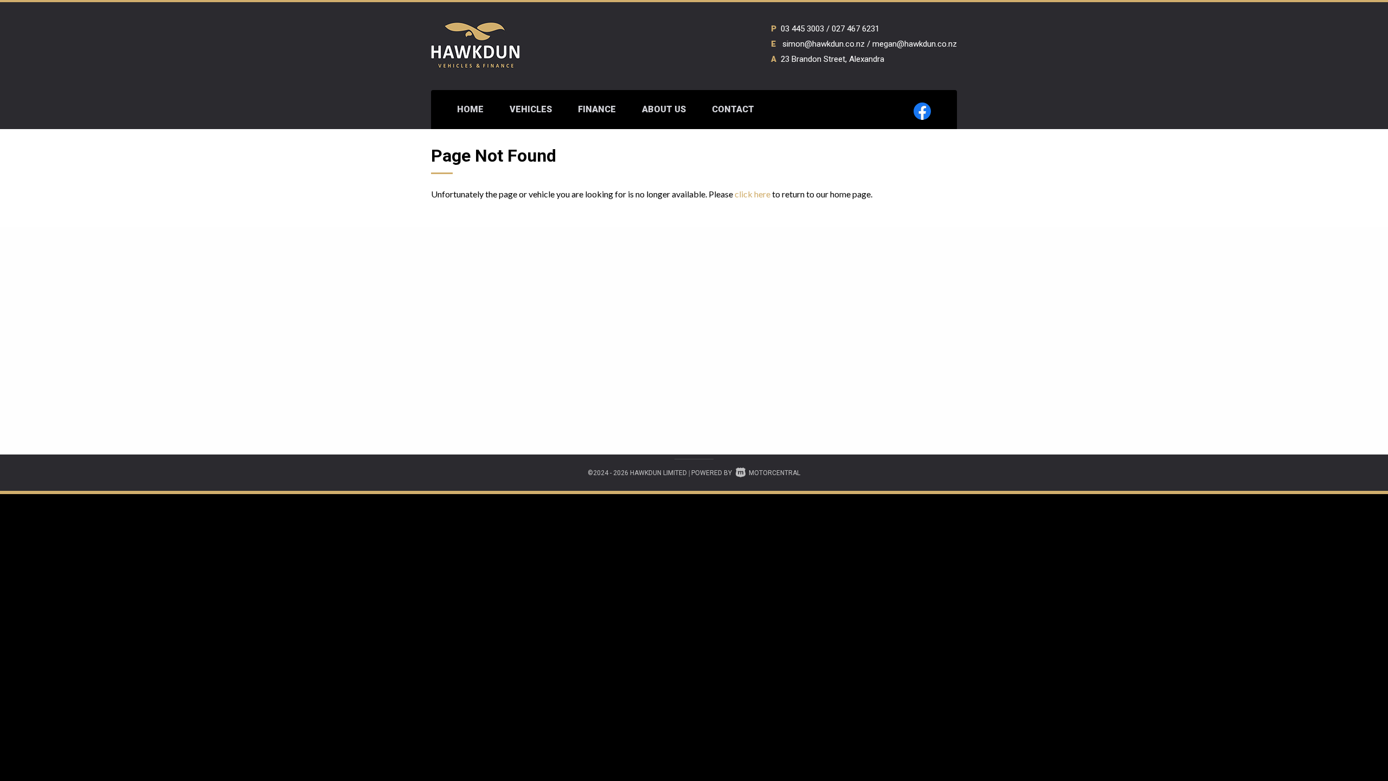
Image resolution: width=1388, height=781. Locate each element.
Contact (733, 109)
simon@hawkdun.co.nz (823, 44)
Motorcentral (774, 473)
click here (752, 194)
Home (470, 109)
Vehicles (531, 109)
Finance (597, 109)
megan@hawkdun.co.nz (914, 44)
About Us (664, 109)
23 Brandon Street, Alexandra (832, 59)
